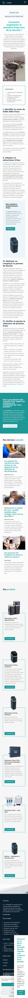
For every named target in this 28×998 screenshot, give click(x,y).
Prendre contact (20, 992)
